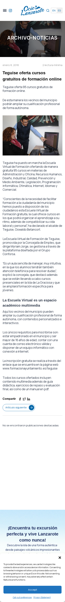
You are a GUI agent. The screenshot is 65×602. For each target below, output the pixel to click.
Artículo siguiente (16, 407)
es (59, 10)
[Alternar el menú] (5, 10)
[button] (60, 557)
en (53, 10)
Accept (32, 589)
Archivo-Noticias (32, 37)
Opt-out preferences (22, 597)
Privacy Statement (42, 597)
